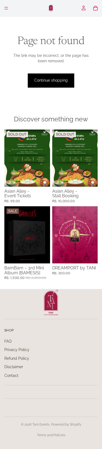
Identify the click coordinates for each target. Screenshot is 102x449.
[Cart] (95, 8)
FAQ (7, 341)
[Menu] (6, 8)
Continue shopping (51, 80)
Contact (11, 375)
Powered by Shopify (66, 424)
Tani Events (41, 424)
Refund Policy (16, 358)
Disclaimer (13, 367)
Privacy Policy (16, 349)
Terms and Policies (51, 435)
